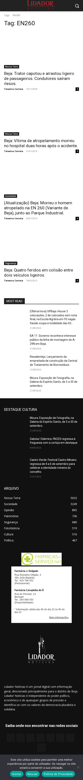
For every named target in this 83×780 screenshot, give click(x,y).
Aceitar (16, 774)
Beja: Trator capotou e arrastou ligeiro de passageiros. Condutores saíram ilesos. (39, 78)
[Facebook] (11, 738)
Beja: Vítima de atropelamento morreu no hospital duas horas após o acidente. (41, 143)
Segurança (10, 263)
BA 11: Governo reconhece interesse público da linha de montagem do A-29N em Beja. (53, 339)
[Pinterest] (50, 738)
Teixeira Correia (13, 88)
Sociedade (10, 196)
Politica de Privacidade (58, 774)
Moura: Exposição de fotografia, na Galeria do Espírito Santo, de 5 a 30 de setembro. (53, 381)
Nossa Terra (11, 66)
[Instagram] (21, 738)
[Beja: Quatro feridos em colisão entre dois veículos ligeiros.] (41, 246)
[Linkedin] (30, 738)
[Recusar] (78, 767)
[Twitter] (70, 738)
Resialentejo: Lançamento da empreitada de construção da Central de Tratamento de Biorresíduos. (53, 360)
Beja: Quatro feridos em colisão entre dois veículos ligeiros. (38, 273)
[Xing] (41, 748)
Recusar (32, 774)
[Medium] (40, 738)
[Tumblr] (60, 738)
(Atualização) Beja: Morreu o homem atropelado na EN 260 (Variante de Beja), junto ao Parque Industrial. (38, 207)
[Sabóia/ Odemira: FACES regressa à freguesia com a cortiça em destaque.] (15, 445)
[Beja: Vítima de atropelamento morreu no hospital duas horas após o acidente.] (41, 117)
